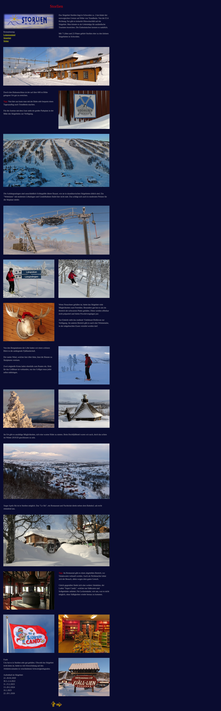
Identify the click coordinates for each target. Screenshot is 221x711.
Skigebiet (7, 38)
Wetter (6, 41)
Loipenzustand (9, 35)
